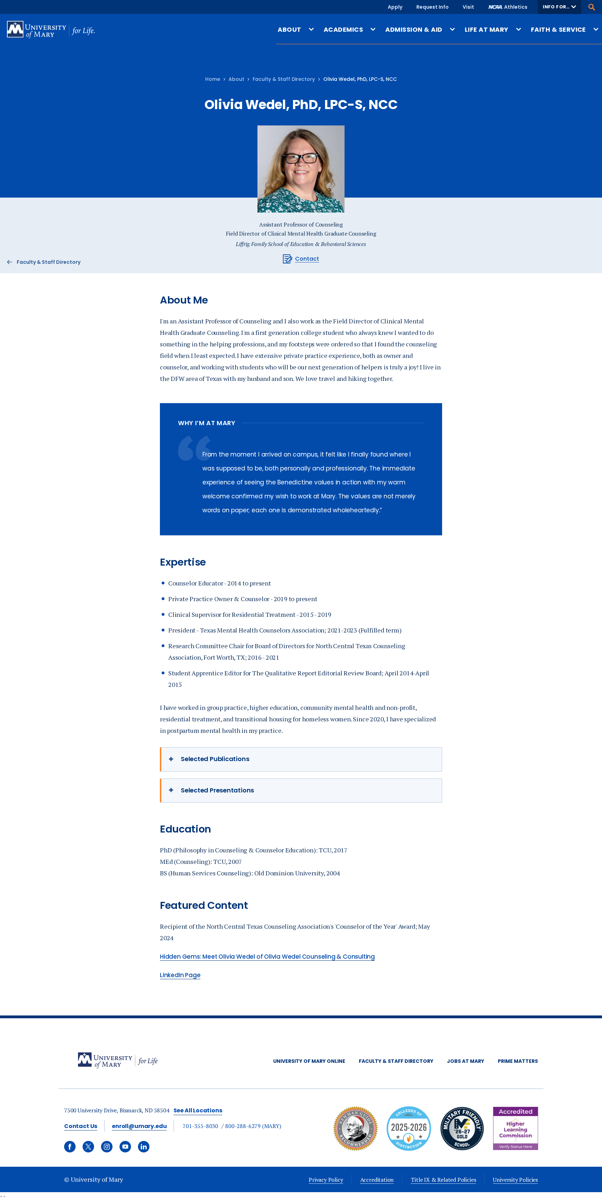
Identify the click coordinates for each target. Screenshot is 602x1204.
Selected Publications (215, 758)
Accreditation (377, 1179)
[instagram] (107, 1146)
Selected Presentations (217, 790)
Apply (395, 7)
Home (212, 79)
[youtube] (125, 1146)
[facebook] (70, 1146)
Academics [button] (343, 29)
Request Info (432, 7)
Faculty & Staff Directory (284, 79)
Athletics (515, 7)
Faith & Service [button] (558, 29)
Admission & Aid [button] (413, 29)
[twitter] (88, 1146)
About (236, 79)
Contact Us (80, 1126)
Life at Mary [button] (487, 29)
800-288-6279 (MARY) (253, 1126)
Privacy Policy (326, 1179)
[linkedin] (143, 1146)
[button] (559, 7)
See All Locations (197, 1110)
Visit (468, 7)
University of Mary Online (309, 1061)
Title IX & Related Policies (443, 1179)
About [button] (289, 29)
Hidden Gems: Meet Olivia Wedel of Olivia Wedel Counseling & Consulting (267, 956)
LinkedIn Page (180, 975)
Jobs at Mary (465, 1061)
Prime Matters (518, 1061)
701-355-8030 (200, 1126)
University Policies (515, 1179)
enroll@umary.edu (139, 1126)
